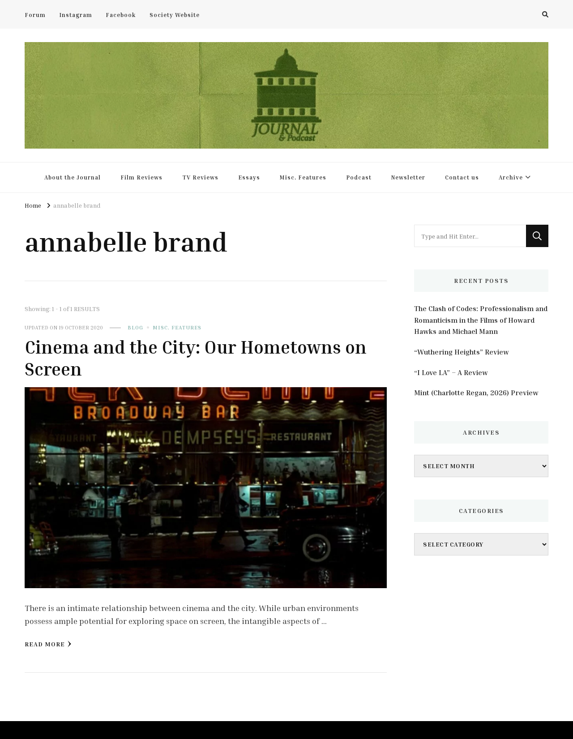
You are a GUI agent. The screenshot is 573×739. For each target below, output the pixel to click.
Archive (511, 177)
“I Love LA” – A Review (451, 372)
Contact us (462, 177)
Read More (45, 644)
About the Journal (72, 177)
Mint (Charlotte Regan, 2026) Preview (476, 392)
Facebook (121, 14)
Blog (135, 327)
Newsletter (408, 177)
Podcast (359, 177)
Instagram (75, 14)
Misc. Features (303, 177)
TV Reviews (200, 177)
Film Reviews (141, 177)
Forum (35, 14)
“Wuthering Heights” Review (461, 351)
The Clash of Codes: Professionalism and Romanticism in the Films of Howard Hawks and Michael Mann (480, 320)
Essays (249, 177)
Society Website (175, 14)
